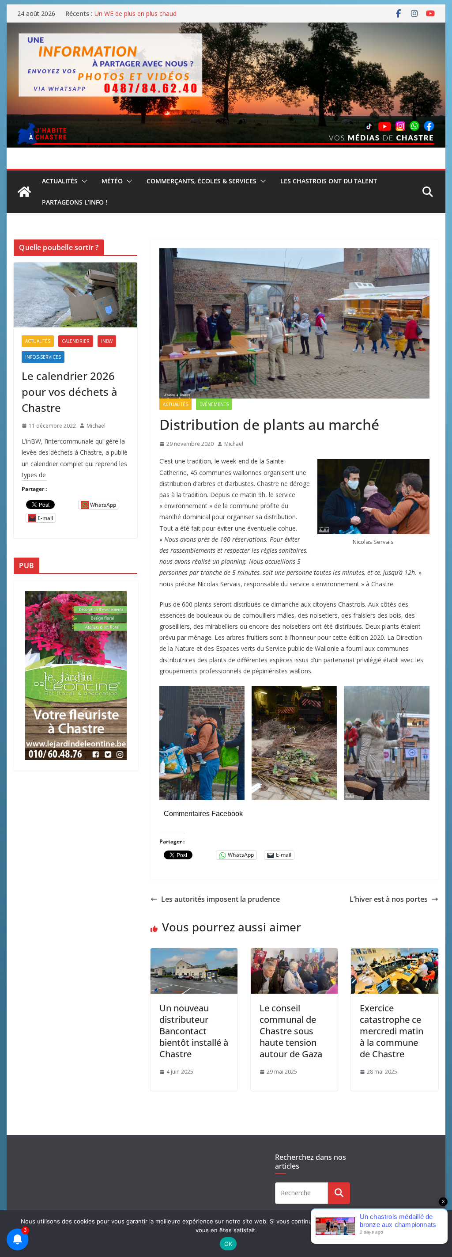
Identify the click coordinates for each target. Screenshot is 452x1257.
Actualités (60, 181)
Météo (112, 181)
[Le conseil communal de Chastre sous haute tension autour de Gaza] (294, 954)
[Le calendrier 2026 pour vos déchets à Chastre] (75, 294)
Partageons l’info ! (74, 202)
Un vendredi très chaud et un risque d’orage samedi (167, 12)
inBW (107, 341)
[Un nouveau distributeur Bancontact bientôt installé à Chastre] (194, 954)
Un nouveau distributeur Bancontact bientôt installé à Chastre (193, 1031)
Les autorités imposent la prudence (220, 899)
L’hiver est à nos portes (389, 899)
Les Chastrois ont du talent (328, 181)
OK (228, 1243)
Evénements (214, 404)
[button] (82, 181)
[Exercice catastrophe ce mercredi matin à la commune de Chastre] (394, 954)
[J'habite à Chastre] (24, 191)
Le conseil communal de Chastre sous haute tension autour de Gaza (291, 1031)
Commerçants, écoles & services (201, 181)
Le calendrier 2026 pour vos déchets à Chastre (69, 391)
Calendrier (76, 341)
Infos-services (43, 357)
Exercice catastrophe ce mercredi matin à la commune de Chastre (391, 1031)
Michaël (233, 444)
